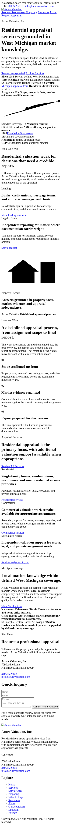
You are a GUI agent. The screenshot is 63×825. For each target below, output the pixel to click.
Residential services (12, 499)
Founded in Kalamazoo (20, 133)
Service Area (18, 12)
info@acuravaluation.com (39, 6)
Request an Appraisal (13, 73)
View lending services (13, 215)
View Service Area (11, 606)
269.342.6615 (15, 6)
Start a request (9, 247)
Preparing (31, 12)
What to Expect (17, 797)
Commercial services (12, 532)
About (53, 12)
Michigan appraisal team (14, 85)
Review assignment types (15, 562)
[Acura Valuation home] (11, 9)
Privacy (12, 812)
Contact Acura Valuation (45, 706)
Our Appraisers (16, 806)
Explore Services (35, 73)
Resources (43, 12)
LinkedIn (13, 809)
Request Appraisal (11, 15)
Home (11, 784)
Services (6, 12)
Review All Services (12, 466)
